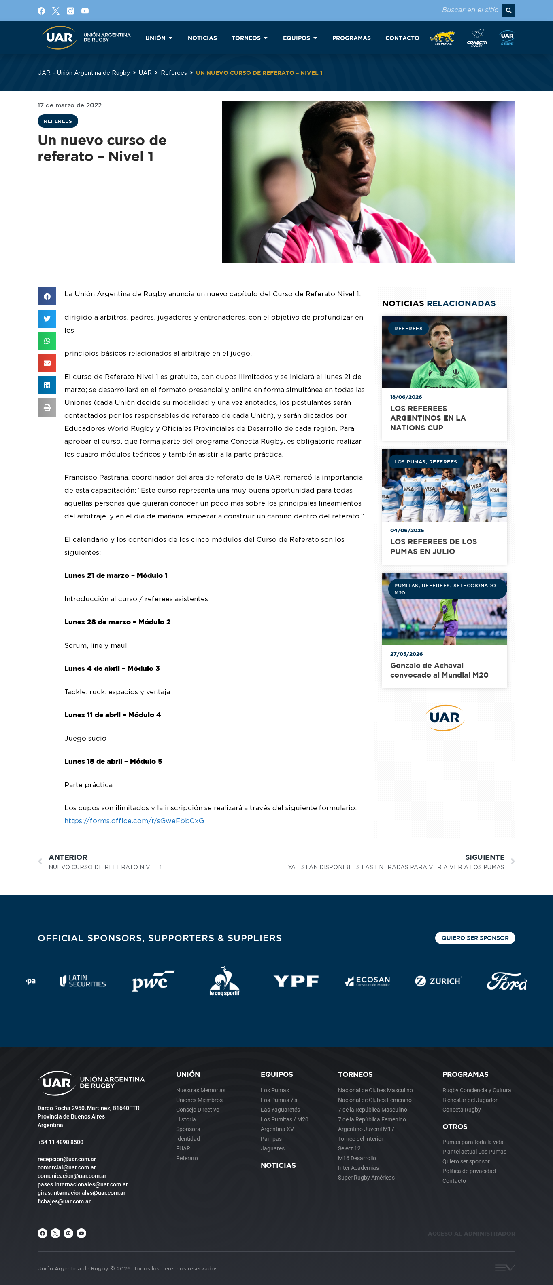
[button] (508, 10)
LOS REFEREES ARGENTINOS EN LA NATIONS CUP (428, 418)
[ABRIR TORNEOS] (265, 38)
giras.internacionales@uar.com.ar (81, 1193)
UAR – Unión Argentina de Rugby (84, 73)
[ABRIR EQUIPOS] (315, 38)
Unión (188, 1074)
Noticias (278, 1165)
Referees (174, 73)
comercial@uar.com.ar (67, 1167)
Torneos (355, 1074)
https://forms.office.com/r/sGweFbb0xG (134, 820)
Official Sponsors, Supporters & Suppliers (160, 938)
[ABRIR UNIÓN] (170, 38)
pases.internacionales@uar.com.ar (83, 1184)
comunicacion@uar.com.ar (72, 1176)
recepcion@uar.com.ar (67, 1159)
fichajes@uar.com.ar (64, 1201)
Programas (465, 1074)
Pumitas (406, 585)
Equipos (277, 1074)
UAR (145, 73)
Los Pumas (410, 461)
